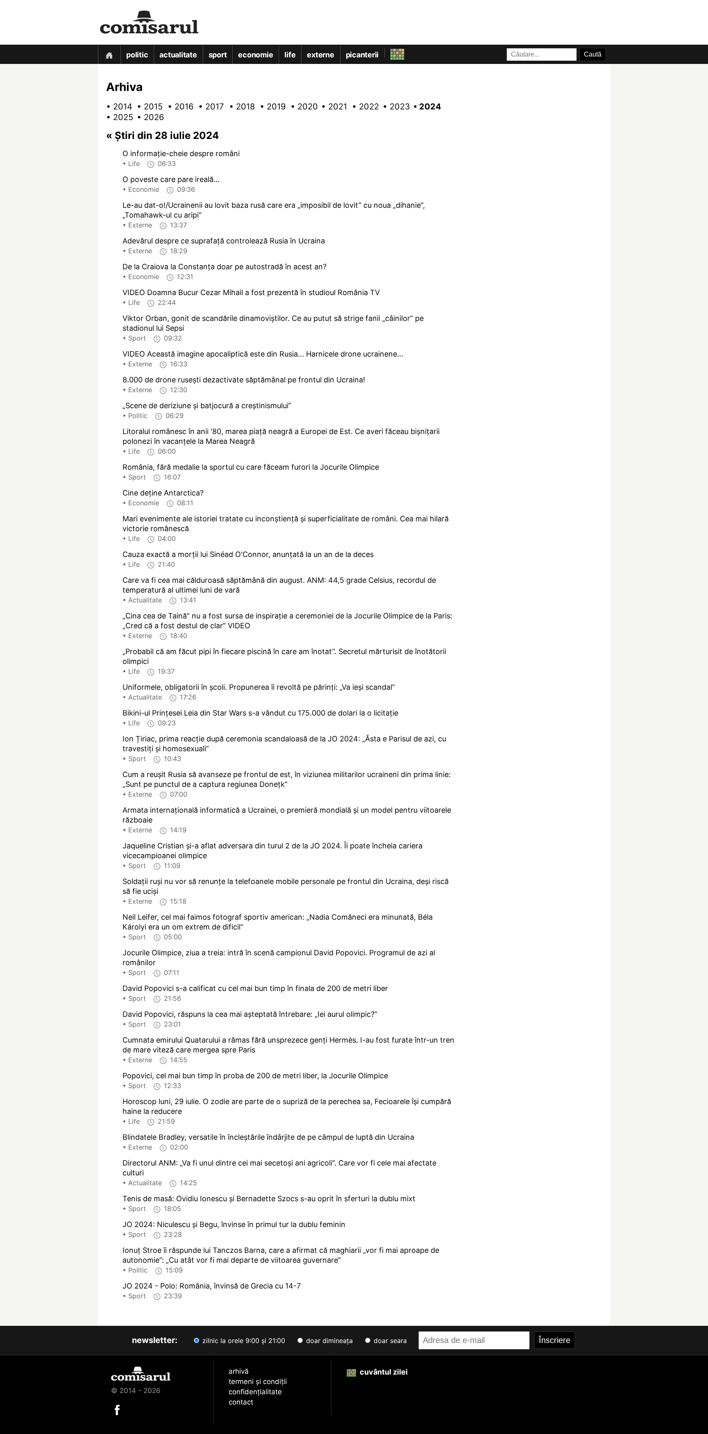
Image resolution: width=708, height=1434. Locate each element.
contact (241, 1402)
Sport (218, 54)
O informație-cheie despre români (181, 153)
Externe (320, 54)
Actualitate (178, 54)
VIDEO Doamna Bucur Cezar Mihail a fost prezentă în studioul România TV (251, 292)
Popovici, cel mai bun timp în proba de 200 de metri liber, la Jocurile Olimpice (255, 1075)
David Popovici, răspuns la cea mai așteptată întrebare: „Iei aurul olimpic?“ (250, 1014)
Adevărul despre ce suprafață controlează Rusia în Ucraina (224, 240)
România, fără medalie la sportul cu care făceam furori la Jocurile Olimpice (251, 467)
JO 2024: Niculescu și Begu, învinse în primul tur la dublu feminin (234, 1224)
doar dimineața (328, 1340)
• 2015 (147, 106)
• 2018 (239, 106)
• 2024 (423, 106)
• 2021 (331, 106)
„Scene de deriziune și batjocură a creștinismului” (207, 405)
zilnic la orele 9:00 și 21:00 (242, 1340)
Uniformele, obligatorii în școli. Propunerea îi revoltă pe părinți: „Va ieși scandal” (259, 687)
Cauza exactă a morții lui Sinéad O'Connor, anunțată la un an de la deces (248, 554)
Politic (137, 54)
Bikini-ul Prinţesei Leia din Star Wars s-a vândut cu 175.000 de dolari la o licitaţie (260, 713)
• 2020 (300, 106)
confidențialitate (255, 1392)
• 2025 (116, 117)
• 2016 (178, 106)
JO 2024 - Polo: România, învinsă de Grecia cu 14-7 (212, 1286)
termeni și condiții (258, 1381)
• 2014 (116, 106)
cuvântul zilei (383, 1372)
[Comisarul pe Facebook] (117, 1409)
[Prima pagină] (109, 54)
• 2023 (393, 106)
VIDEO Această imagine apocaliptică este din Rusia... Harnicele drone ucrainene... (263, 354)
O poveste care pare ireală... (171, 179)
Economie (255, 54)
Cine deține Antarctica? (163, 493)
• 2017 (208, 106)
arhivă (239, 1371)
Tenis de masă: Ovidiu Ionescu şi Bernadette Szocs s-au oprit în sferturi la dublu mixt (269, 1198)
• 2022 (362, 106)
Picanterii (362, 54)
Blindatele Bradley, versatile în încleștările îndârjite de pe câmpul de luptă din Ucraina (268, 1137)
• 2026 (147, 117)
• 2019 (270, 106)
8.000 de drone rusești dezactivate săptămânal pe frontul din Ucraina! (244, 379)
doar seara (389, 1340)
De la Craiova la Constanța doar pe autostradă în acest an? (225, 266)
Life (289, 54)
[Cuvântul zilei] (389, 52)
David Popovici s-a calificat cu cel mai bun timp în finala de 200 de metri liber (255, 988)
